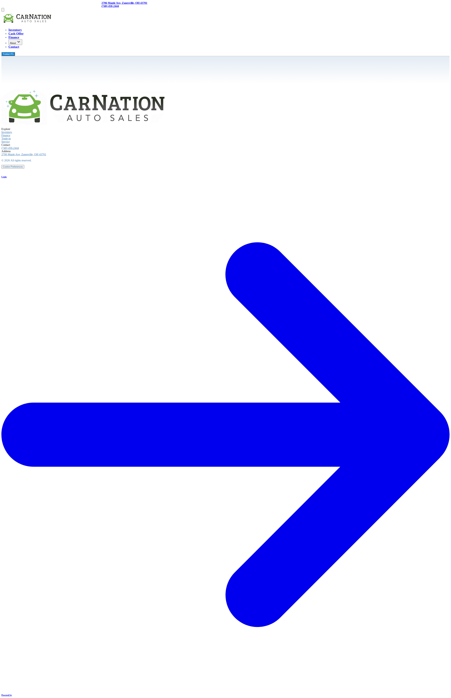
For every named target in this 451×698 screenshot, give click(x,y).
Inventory (15, 30)
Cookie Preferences (13, 166)
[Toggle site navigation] (2, 10)
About (13, 43)
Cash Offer (16, 33)
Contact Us (8, 54)
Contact (13, 46)
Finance (13, 37)
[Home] (27, 23)
